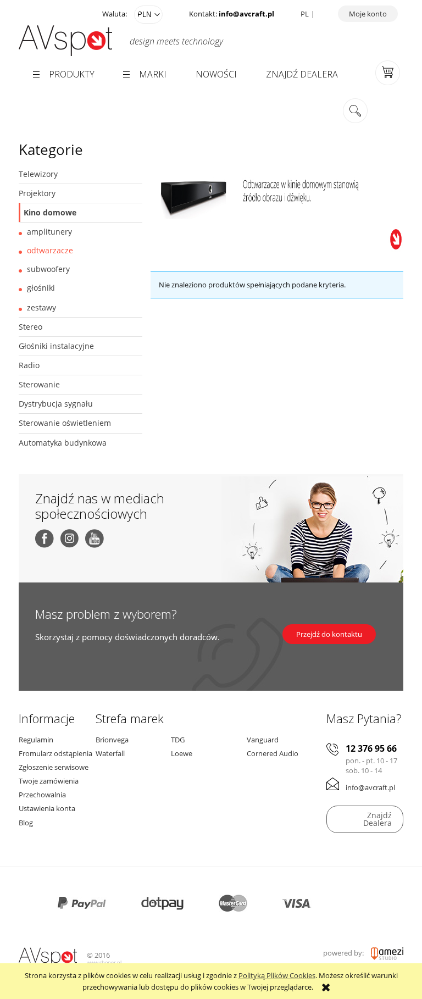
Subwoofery (48, 269)
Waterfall (110, 753)
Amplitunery (49, 231)
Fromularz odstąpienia (55, 753)
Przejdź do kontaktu (329, 634)
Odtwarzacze (50, 250)
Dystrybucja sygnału (56, 403)
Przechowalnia (42, 795)
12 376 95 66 (371, 748)
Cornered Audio (272, 753)
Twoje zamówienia (49, 781)
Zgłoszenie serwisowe (53, 767)
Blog (26, 823)
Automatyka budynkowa (63, 442)
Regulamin (36, 740)
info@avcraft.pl (246, 14)
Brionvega (112, 740)
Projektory (37, 193)
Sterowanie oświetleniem (65, 423)
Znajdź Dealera (377, 819)
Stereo (30, 326)
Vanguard (263, 740)
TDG (178, 740)
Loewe (181, 753)
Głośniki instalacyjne (56, 346)
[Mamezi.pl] (387, 953)
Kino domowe (50, 212)
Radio (29, 365)
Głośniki (41, 287)
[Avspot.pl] (49, 956)
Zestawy (41, 307)
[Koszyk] (388, 72)
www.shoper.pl (104, 962)
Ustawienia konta (47, 808)
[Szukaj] (355, 111)
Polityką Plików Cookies (276, 975)
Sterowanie (39, 384)
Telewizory (38, 174)
